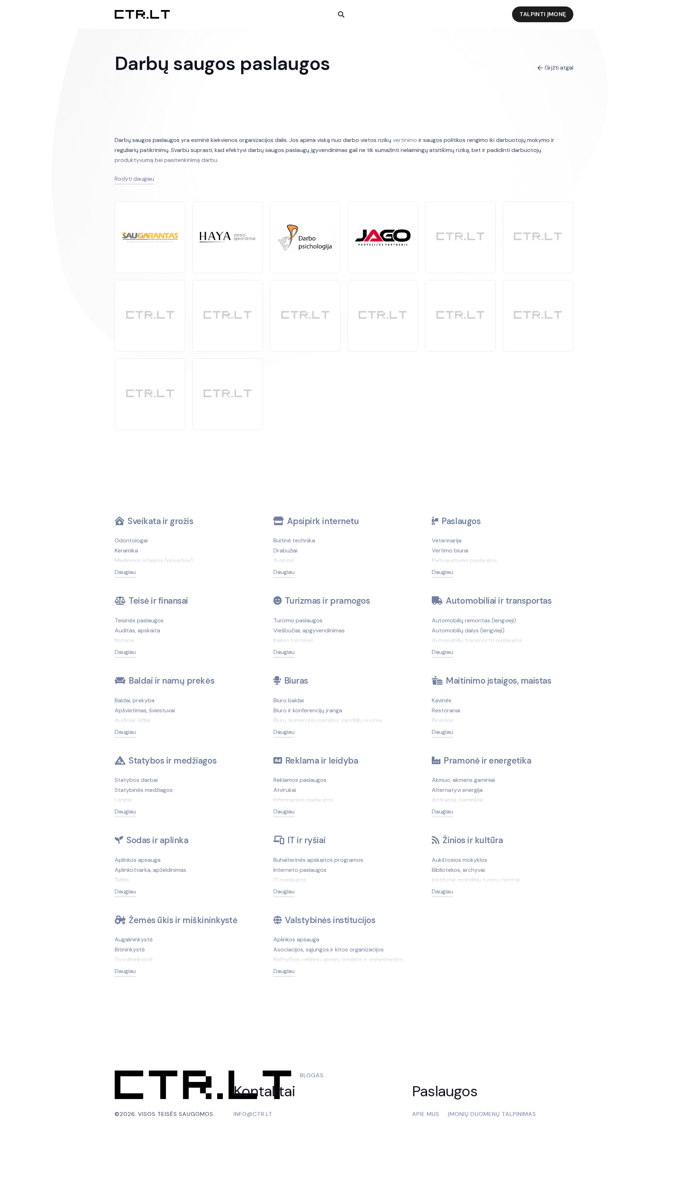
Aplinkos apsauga (138, 860)
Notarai (124, 640)
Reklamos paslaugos (299, 780)
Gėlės (122, 880)
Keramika (126, 550)
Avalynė (283, 560)
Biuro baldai (288, 700)
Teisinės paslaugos (139, 620)
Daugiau (125, 572)
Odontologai (131, 540)
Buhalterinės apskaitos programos (318, 860)
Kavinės (442, 700)
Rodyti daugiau (134, 178)
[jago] (383, 234)
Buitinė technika (294, 540)
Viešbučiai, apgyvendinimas (309, 630)
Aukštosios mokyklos (459, 860)
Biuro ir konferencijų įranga (307, 710)
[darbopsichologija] (305, 228)
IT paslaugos (289, 880)
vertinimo (405, 140)
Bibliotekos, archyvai (458, 870)
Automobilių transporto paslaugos (477, 640)
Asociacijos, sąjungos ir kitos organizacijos (328, 949)
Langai (123, 800)
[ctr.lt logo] (142, 14)
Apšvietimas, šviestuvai (145, 710)
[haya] (227, 235)
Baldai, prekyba (134, 700)
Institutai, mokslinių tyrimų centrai (476, 880)
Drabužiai (285, 550)
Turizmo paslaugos (297, 620)
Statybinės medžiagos (144, 790)
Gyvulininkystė (134, 959)
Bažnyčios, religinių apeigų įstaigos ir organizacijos (338, 959)
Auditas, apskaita (137, 630)
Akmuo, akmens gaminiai (463, 780)
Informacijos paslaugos (303, 800)
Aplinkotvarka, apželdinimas (150, 870)
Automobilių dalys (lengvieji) (468, 630)
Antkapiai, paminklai (457, 800)
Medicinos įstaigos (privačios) (154, 560)
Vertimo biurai (450, 550)
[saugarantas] (150, 237)
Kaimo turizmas (293, 640)
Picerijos (442, 720)
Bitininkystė (130, 949)
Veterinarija (447, 540)
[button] (341, 14)
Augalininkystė (134, 939)
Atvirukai (284, 790)
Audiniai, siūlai (132, 720)
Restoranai (446, 710)
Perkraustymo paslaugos (464, 560)
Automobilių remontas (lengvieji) (474, 620)
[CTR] (460, 237)
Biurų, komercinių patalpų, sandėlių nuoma (327, 720)
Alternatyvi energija (457, 790)
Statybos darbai (136, 780)
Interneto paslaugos (299, 870)
